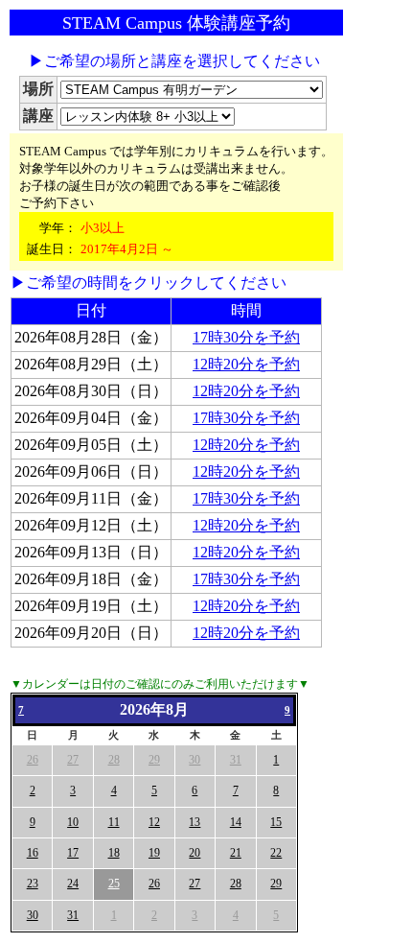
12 (154, 822)
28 (114, 759)
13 (194, 822)
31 (235, 759)
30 (194, 759)
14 (235, 822)
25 (114, 883)
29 (154, 759)
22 (276, 853)
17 (73, 853)
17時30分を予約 (246, 337)
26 (32, 759)
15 (276, 822)
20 (194, 853)
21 (235, 853)
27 (73, 759)
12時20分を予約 (246, 364)
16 (32, 853)
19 (154, 853)
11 (114, 822)
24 (73, 883)
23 (32, 883)
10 (73, 822)
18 (114, 853)
